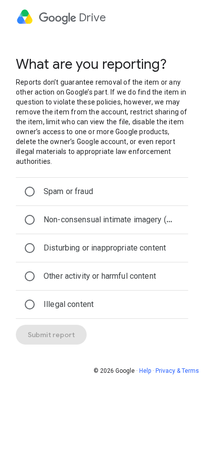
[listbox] (102, 248)
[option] (102, 191)
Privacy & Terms (177, 370)
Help (145, 370)
